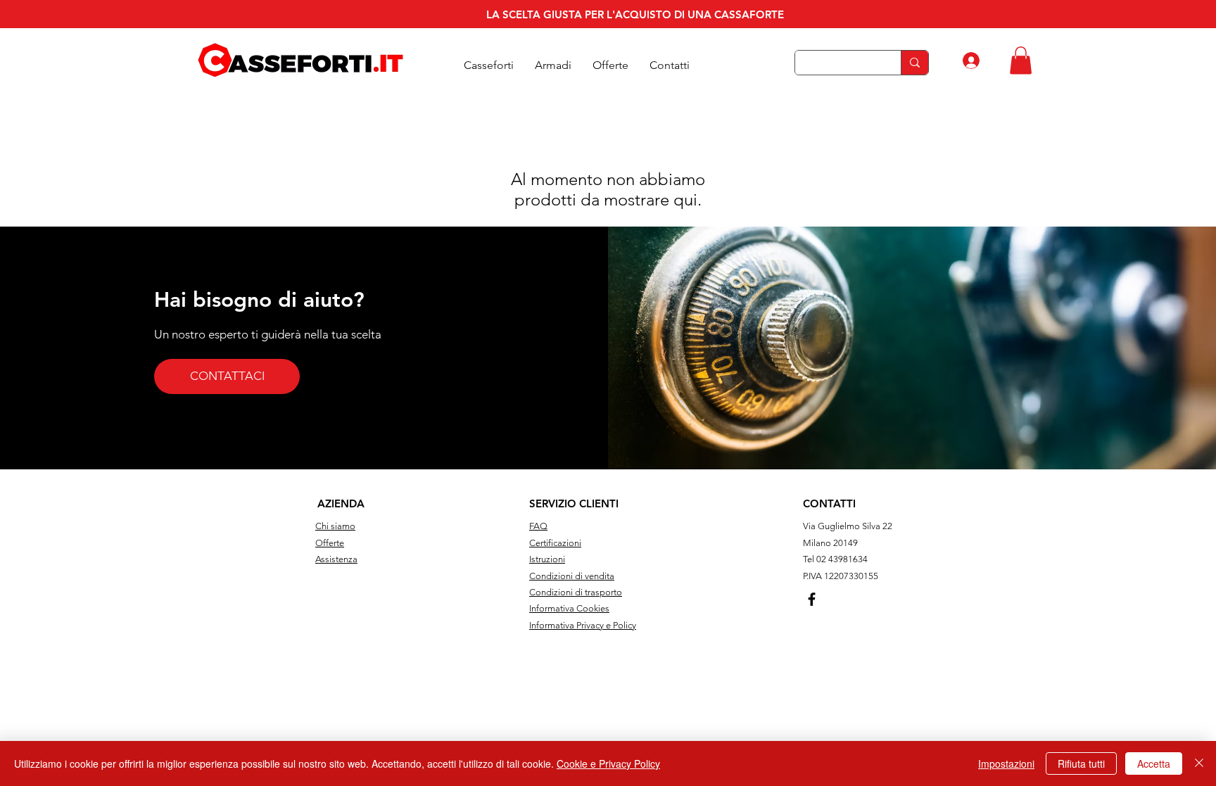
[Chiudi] (1199, 763)
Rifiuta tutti (1081, 763)
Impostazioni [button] (1006, 763)
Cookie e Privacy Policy (608, 763)
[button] (488, 65)
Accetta (1153, 763)
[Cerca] (914, 63)
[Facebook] (812, 599)
